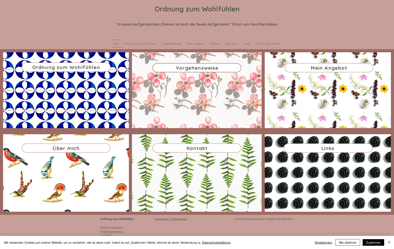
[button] (268, 43)
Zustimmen (373, 242)
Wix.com (286, 219)
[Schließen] (389, 242)
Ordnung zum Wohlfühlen (117, 219)
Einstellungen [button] (323, 242)
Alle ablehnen (348, 242)
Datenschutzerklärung (216, 242)
